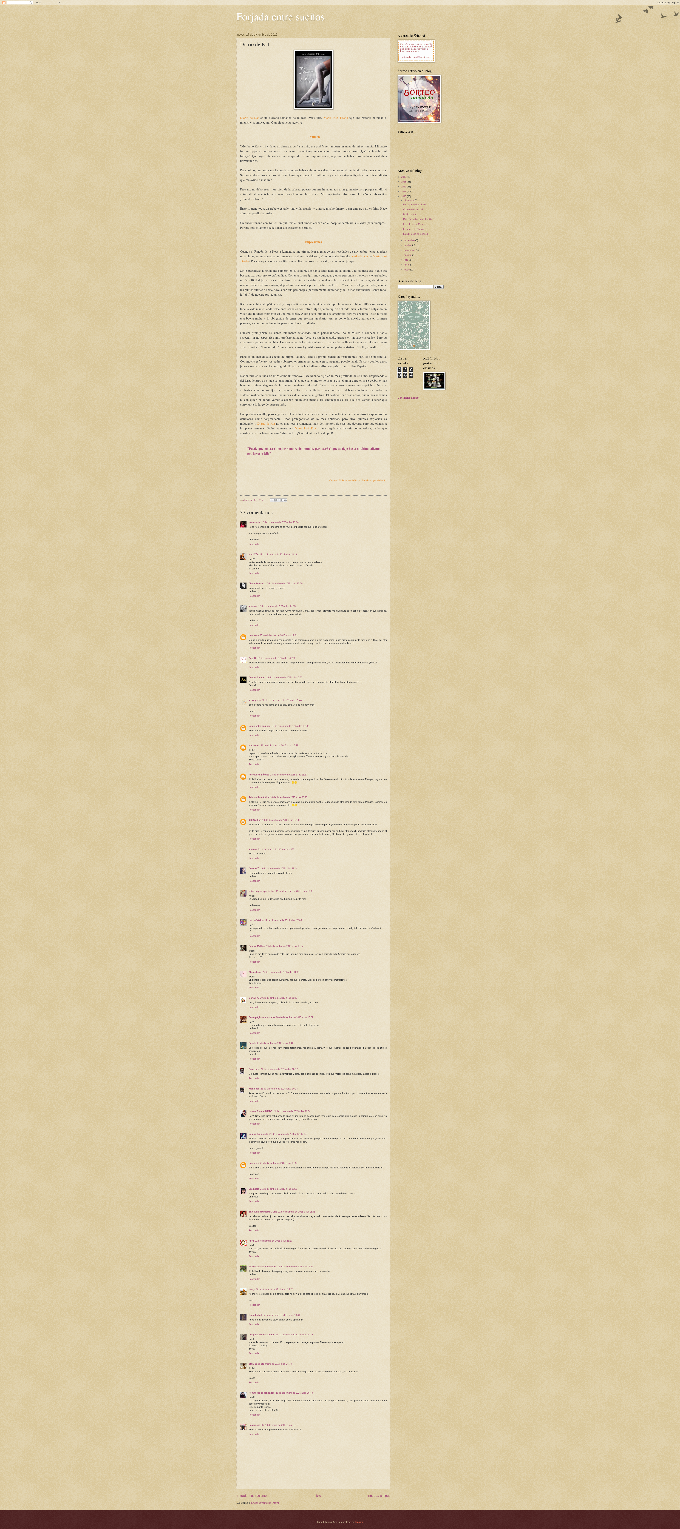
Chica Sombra (256, 583)
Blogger (359, 1522)
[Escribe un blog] (275, 500)
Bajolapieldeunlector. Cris (263, 1211)
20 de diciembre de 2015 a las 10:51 (281, 972)
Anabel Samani (257, 677)
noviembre (409, 240)
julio (406, 259)
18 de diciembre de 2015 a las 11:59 (289, 726)
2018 (404, 181)
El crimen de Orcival (413, 229)
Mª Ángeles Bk (257, 700)
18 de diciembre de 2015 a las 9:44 (284, 700)
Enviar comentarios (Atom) (265, 1503)
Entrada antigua (379, 1495)
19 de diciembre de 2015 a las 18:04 (284, 946)
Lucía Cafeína (256, 920)
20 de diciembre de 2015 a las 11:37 (278, 998)
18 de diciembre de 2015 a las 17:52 (279, 745)
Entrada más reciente (251, 1495)
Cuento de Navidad (413, 209)
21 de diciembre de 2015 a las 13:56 (278, 1189)
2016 (404, 191)
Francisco (254, 1069)
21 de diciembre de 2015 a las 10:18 (279, 1088)
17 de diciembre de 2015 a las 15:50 (283, 583)
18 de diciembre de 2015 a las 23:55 (280, 820)
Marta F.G (254, 998)
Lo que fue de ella (258, 1134)
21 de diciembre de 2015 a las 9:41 (275, 1043)
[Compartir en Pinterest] (285, 500)
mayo (407, 269)
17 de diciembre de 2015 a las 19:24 (278, 635)
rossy (252, 1289)
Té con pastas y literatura (262, 1266)
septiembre (410, 250)
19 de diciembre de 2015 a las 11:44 (278, 868)
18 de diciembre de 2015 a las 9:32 (284, 677)
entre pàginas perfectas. (262, 891)
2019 (404, 177)
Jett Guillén (255, 820)
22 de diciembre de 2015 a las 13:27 (274, 1289)
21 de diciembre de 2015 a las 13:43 (278, 1163)
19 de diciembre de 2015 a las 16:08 (294, 891)
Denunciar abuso (408, 397)
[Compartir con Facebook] (282, 500)
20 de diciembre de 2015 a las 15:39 (294, 1017)
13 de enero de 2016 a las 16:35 (281, 1425)
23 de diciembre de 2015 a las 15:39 (273, 1363)
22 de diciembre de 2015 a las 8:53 (295, 1266)
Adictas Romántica (259, 774)
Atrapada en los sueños (261, 1334)
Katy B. (252, 658)
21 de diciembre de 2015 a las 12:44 (288, 1134)
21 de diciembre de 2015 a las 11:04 (291, 1111)
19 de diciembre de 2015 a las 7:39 (276, 849)
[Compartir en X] (278, 500)
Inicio (317, 1495)
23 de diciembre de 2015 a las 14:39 (294, 1334)
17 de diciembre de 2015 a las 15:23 (278, 554)
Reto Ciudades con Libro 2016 (418, 219)
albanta (253, 849)
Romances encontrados (261, 1392)
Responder (254, 544)
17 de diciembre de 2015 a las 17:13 (277, 606)
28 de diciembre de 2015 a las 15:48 (294, 1392)
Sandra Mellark (257, 946)
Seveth (252, 1043)
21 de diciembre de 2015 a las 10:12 (279, 1069)
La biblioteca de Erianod (415, 234)
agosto (408, 255)
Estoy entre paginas (259, 726)
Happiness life (256, 1425)
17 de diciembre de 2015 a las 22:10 (276, 658)
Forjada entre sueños (280, 16)
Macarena (254, 745)
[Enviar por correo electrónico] (272, 500)
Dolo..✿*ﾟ (254, 868)
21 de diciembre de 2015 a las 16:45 (296, 1211)
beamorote (254, 522)
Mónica (253, 606)
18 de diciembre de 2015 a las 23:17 (288, 774)
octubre (408, 245)
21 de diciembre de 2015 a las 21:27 (273, 1240)
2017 (404, 186)
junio (406, 264)
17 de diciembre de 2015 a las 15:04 (280, 522)
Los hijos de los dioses (415, 204)
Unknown (254, 635)
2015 (404, 196)
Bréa (251, 1363)
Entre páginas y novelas (262, 1017)
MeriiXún (254, 554)
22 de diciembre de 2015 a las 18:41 (281, 1315)
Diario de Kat (409, 214)
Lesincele (254, 1189)
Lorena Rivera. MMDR (260, 1111)
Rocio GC (254, 1163)
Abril (251, 1240)
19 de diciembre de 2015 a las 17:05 (283, 920)
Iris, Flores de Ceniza (414, 224)
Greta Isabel (255, 1315)
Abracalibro (255, 972)
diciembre (409, 200)
